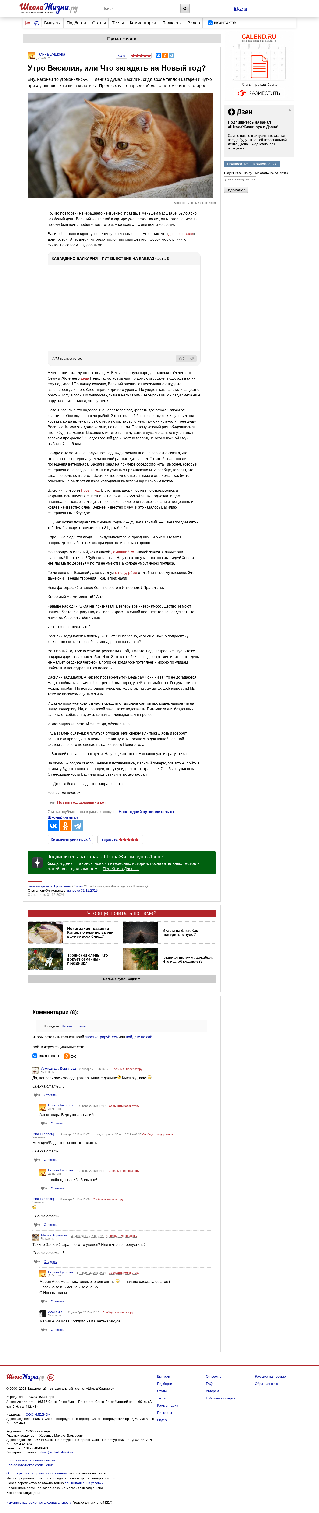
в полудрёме (126, 573)
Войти (241, 8)
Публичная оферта (220, 1398)
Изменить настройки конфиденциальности (39, 1502)
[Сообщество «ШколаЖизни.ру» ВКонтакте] (221, 23)
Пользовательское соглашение (30, 1465)
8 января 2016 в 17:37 (91, 1106)
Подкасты (171, 23)
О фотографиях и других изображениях (36, 1473)
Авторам (212, 1391)
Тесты (118, 23)
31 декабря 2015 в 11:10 (83, 1312)
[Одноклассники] (165, 55)
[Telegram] (171, 55)
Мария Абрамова (54, 1235)
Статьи (99, 23)
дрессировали (180, 234)
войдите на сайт (140, 1037)
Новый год (90, 490)
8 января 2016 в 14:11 (91, 1171)
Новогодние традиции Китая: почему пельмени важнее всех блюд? (90, 932)
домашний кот (123, 552)
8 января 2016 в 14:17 (94, 1069)
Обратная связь (267, 1384)
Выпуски (52, 23)
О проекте (214, 1376)
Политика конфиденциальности (30, 1460)
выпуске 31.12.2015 (82, 890)
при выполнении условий (84, 1483)
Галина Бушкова (60, 1105)
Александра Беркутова (58, 1068)
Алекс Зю (55, 1312)
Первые (67, 1026)
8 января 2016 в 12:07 (75, 1134)
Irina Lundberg (43, 1134)
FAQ (209, 1384)
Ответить (50, 1095)
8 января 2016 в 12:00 (75, 1199)
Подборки (76, 23)
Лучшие (80, 1026)
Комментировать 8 (71, 839)
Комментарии (143, 23)
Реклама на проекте (270, 1376)
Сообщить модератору (127, 1069)
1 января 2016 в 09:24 (91, 1272)
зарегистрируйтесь (101, 1037)
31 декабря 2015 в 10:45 (87, 1235)
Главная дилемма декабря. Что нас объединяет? (188, 959)
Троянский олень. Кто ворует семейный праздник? (87, 959)
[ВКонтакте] (158, 55)
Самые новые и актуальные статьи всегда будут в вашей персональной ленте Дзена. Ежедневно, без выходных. (257, 142)
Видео (194, 23)
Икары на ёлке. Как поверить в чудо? (180, 933)
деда (85, 378)
